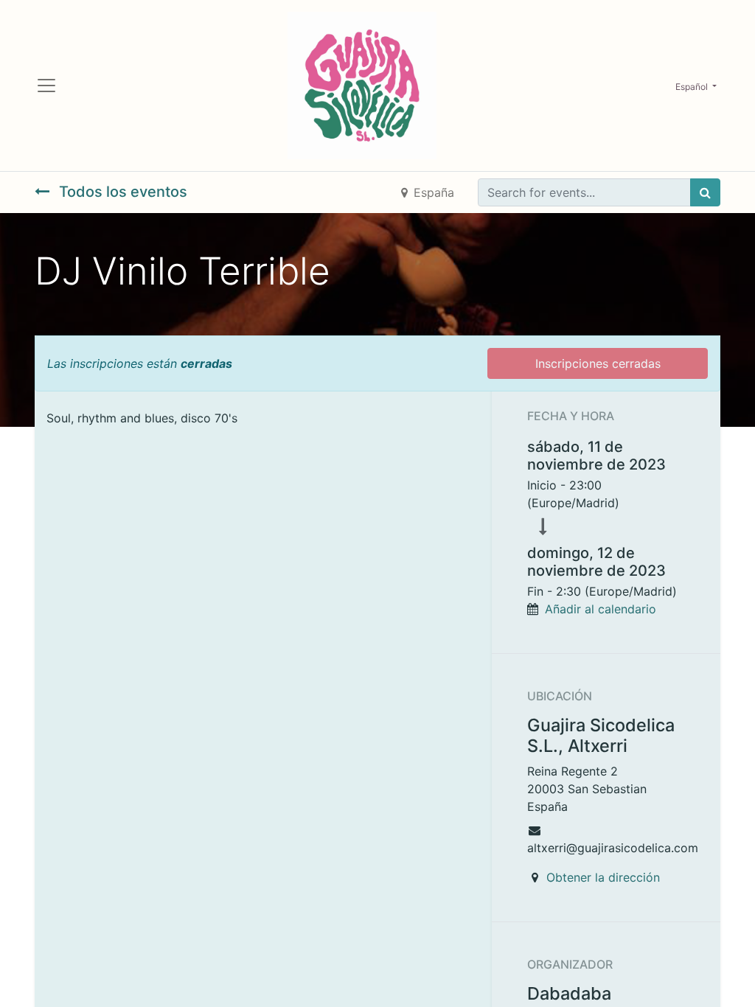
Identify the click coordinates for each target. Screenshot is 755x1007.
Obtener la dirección (603, 877)
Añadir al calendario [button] (600, 609)
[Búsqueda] (705, 192)
